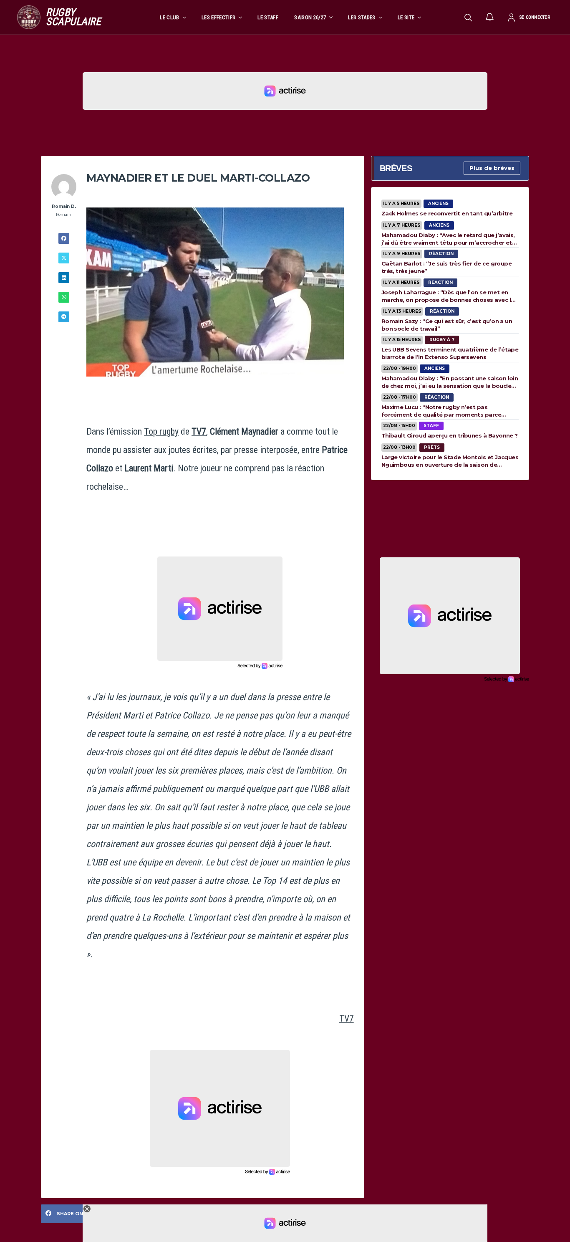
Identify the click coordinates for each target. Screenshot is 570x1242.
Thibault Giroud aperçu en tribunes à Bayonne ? (449, 435)
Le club (169, 17)
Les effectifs (218, 17)
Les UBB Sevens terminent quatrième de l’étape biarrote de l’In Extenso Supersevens (450, 353)
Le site (406, 17)
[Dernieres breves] (490, 17)
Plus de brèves (492, 167)
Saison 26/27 (310, 17)
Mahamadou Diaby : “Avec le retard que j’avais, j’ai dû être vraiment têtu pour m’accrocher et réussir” (448, 239)
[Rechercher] (468, 17)
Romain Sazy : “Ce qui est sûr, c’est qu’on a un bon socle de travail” (446, 325)
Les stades (361, 17)
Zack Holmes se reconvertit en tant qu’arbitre (447, 213)
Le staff (267, 17)
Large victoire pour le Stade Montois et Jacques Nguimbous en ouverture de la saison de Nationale (450, 461)
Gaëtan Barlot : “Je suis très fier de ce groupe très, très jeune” (446, 267)
